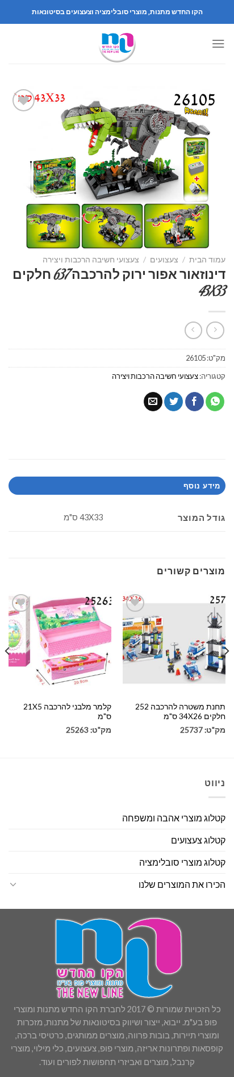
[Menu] (218, 43)
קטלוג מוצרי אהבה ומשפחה (173, 817)
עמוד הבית (207, 259)
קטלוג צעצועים (198, 839)
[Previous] (226, 673)
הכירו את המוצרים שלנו (182, 884)
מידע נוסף (201, 485)
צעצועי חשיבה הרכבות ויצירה (91, 259)
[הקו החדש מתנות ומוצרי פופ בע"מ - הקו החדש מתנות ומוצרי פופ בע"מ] (117, 44)
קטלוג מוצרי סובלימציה (182, 862)
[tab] (117, 486)
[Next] (8, 673)
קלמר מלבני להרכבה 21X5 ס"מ (67, 711)
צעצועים (164, 259)
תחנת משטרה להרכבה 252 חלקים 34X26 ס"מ (180, 711)
